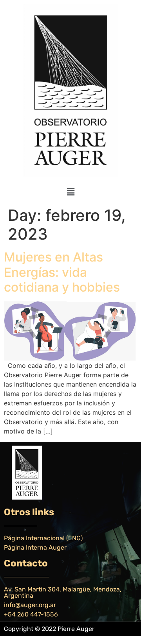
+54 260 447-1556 (31, 614)
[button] (70, 192)
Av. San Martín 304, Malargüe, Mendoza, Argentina (62, 592)
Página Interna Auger (35, 547)
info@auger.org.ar (30, 605)
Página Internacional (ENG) (43, 538)
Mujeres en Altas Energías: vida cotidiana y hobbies (62, 272)
